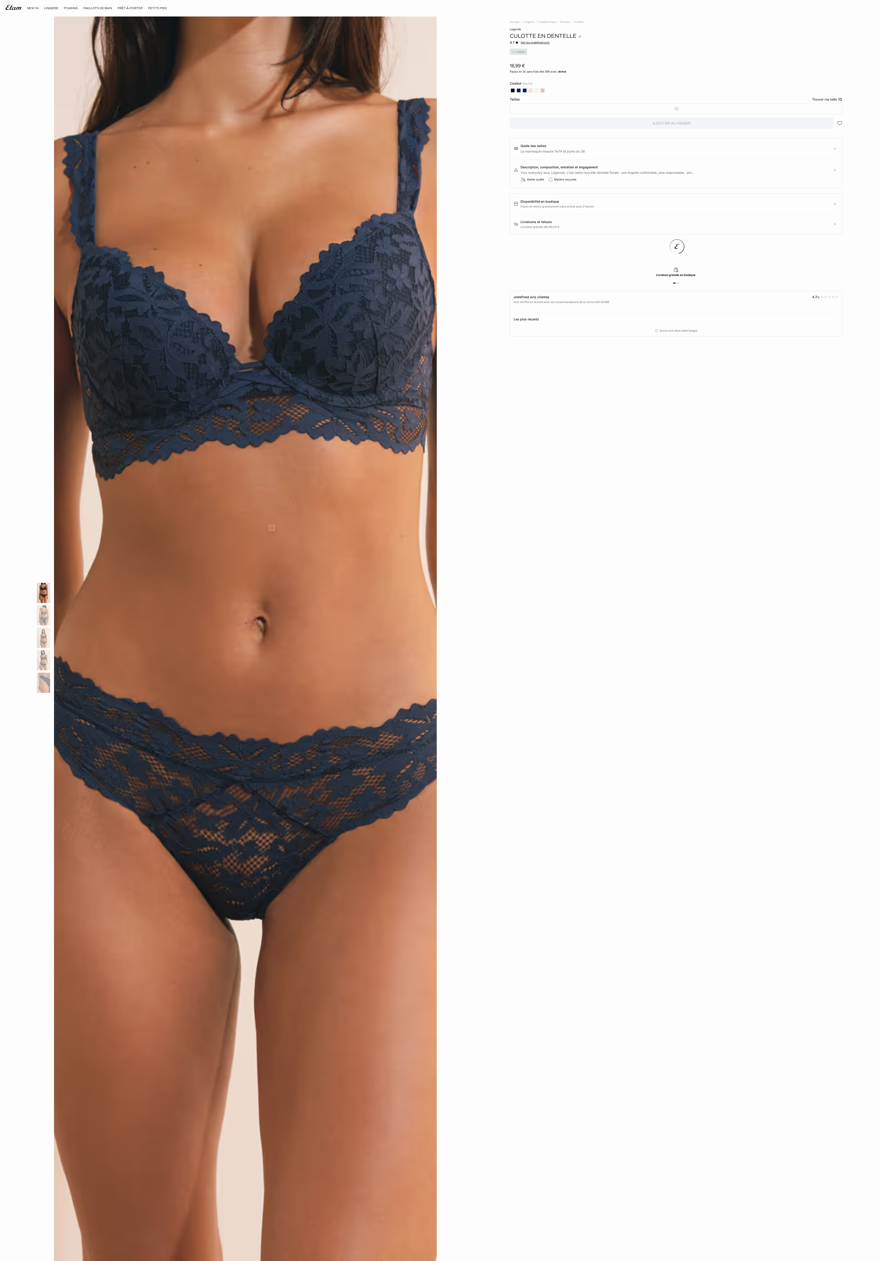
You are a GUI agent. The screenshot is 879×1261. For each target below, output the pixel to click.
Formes (565, 22)
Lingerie (529, 22)
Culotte (578, 22)
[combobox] (676, 109)
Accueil (514, 22)
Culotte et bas (547, 22)
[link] (32, 8)
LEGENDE (515, 29)
